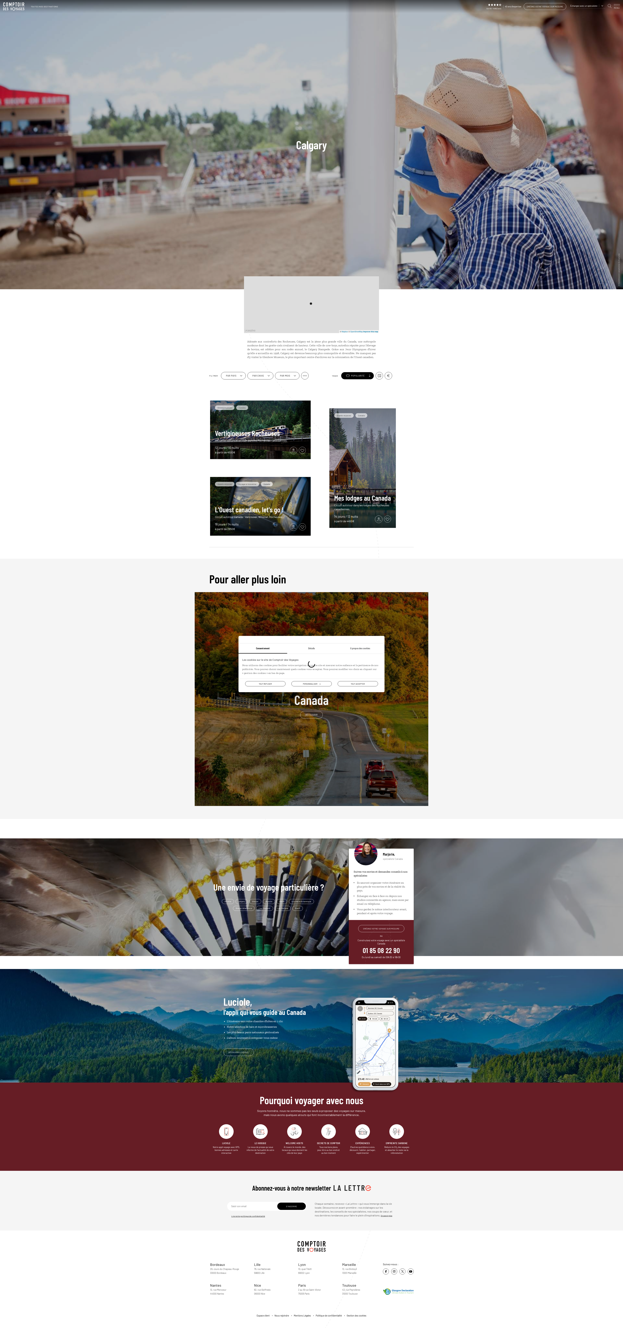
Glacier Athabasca (244, 908)
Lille (257, 1264)
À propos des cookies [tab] (360, 648)
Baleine (269, 901)
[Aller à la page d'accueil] (14, 6)
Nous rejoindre (282, 1315)
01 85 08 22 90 (381, 950)
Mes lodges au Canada (362, 497)
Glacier (255, 901)
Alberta (228, 901)
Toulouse (349, 1285)
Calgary (241, 901)
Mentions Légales (302, 1315)
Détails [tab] (311, 648)
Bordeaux (217, 1264)
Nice (257, 1285)
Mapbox (345, 331)
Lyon (302, 1264)
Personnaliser (310, 684)
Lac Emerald (264, 908)
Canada (311, 695)
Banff (281, 901)
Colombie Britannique (301, 901)
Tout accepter (358, 684)
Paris (302, 1285)
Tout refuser (265, 684)
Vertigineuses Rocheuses (247, 433)
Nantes (215, 1285)
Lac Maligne (282, 908)
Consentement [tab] (263, 648)
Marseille (349, 1264)
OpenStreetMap (356, 331)
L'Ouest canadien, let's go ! (249, 509)
